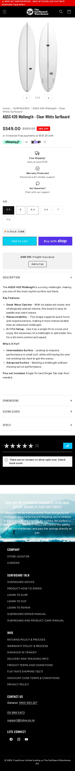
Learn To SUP (16, 601)
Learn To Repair (18, 607)
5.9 (8, 209)
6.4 (33, 209)
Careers (13, 562)
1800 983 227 (28, 702)
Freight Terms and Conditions (30, 665)
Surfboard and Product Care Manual (35, 620)
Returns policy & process (26, 639)
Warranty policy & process (27, 646)
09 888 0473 (16, 712)
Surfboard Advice (21, 582)
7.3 (10, 221)
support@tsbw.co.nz (21, 720)
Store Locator (18, 556)
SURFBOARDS (21, 108)
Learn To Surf (17, 594)
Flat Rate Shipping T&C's (25, 671)
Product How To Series (24, 588)
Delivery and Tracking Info (28, 658)
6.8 (48, 211)
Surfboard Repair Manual (26, 614)
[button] (5, 12)
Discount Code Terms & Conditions (33, 678)
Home (6, 108)
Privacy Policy (18, 684)
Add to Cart (37, 264)
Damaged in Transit (22, 652)
